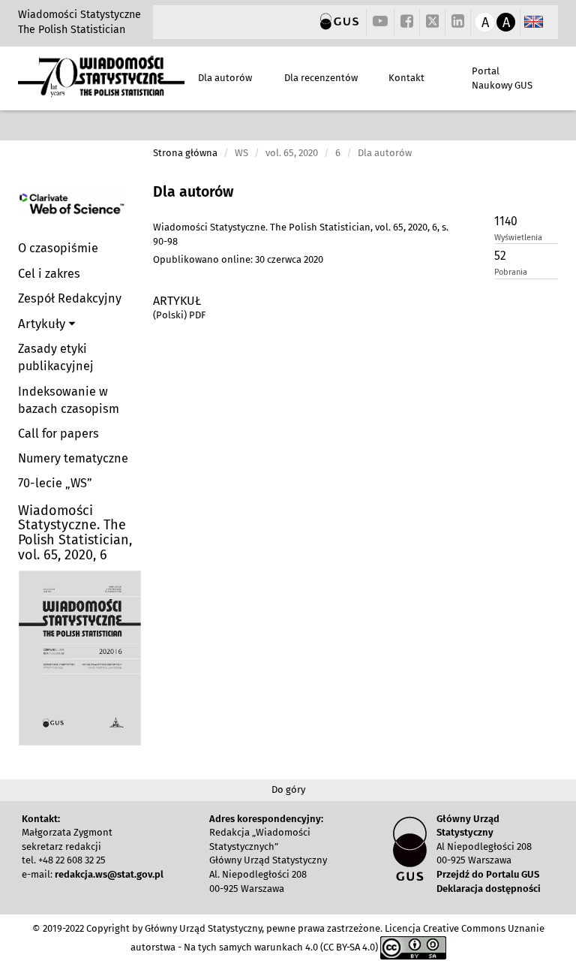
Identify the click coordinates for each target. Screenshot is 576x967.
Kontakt (406, 77)
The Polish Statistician (71, 29)
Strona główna (185, 152)
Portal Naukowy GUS (502, 78)
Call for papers (58, 433)
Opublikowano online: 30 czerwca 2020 (238, 259)
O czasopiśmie (58, 248)
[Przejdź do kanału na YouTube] (380, 22)
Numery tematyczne (73, 458)
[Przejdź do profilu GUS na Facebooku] (406, 22)
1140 (506, 221)
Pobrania (510, 272)
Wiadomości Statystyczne (79, 14)
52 (500, 256)
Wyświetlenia (518, 238)
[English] (533, 22)
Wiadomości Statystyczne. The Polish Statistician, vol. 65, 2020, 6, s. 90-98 (300, 234)
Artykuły (43, 323)
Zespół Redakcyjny (70, 298)
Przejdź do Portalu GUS (487, 874)
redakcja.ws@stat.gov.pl (109, 874)
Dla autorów (225, 77)
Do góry (288, 789)
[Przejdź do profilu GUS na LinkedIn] (458, 22)
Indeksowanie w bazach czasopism (68, 400)
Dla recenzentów (321, 77)
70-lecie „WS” (55, 483)
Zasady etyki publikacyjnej (56, 357)
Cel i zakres (49, 274)
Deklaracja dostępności (488, 888)
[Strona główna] (101, 90)
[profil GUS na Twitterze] (433, 23)
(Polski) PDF (179, 315)
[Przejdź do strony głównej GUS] (339, 22)
